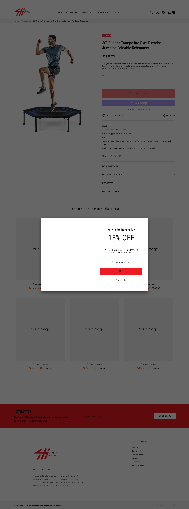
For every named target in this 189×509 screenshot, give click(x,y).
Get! (121, 271)
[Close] (143, 222)
